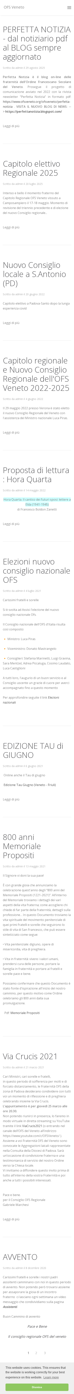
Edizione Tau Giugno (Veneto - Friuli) (30, 785)
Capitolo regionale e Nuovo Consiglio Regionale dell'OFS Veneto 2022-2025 (36, 374)
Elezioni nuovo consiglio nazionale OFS (36, 570)
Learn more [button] (51, 1377)
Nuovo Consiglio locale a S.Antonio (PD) (34, 273)
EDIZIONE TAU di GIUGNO (33, 750)
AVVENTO (20, 1256)
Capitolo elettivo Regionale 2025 (31, 168)
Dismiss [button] (37, 1387)
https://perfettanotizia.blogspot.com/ (33, 111)
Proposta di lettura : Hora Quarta (36, 474)
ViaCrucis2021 (32, 1126)
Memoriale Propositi (25, 1013)
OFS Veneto (13, 7)
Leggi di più (11, 126)
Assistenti (10, 1307)
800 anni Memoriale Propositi (22, 845)
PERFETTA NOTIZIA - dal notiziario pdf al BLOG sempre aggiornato (37, 43)
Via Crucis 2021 (30, 1056)
